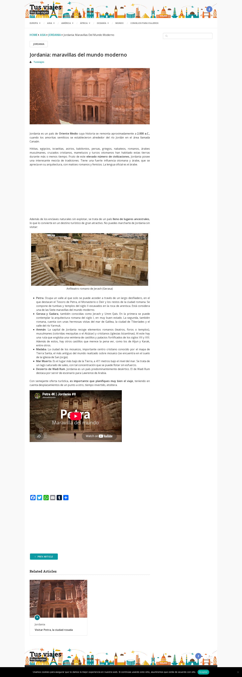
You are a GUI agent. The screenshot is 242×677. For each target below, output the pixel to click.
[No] (238, 672)
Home (33, 35)
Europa (34, 23)
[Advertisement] (90, 193)
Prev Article (45, 556)
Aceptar (203, 672)
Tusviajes (38, 61)
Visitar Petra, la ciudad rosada (54, 630)
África (84, 23)
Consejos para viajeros (144, 23)
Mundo (119, 23)
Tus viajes (45, 7)
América (66, 23)
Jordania (54, 35)
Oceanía (101, 23)
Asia (49, 23)
